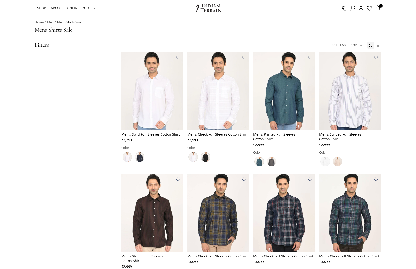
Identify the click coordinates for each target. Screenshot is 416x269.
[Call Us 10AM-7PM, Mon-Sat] (344, 8)
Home (39, 22)
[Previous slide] (128, 91)
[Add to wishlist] (178, 57)
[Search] (352, 8)
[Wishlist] (369, 8)
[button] (357, 45)
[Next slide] (176, 91)
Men (50, 22)
